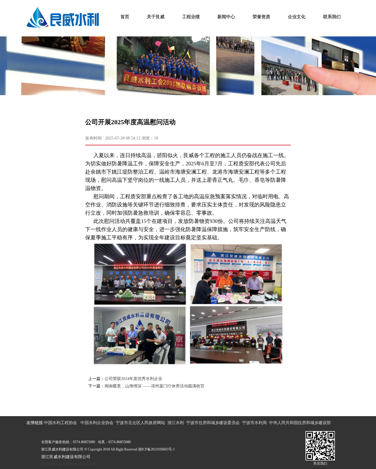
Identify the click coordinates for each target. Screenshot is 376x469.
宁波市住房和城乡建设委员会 (213, 423)
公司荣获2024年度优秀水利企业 (133, 378)
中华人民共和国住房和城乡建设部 (300, 423)
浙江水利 (175, 423)
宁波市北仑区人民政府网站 (140, 423)
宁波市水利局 (254, 423)
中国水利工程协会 (60, 423)
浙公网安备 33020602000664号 (68, 464)
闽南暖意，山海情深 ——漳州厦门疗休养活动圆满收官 (154, 386)
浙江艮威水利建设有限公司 (65, 457)
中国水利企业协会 (96, 423)
